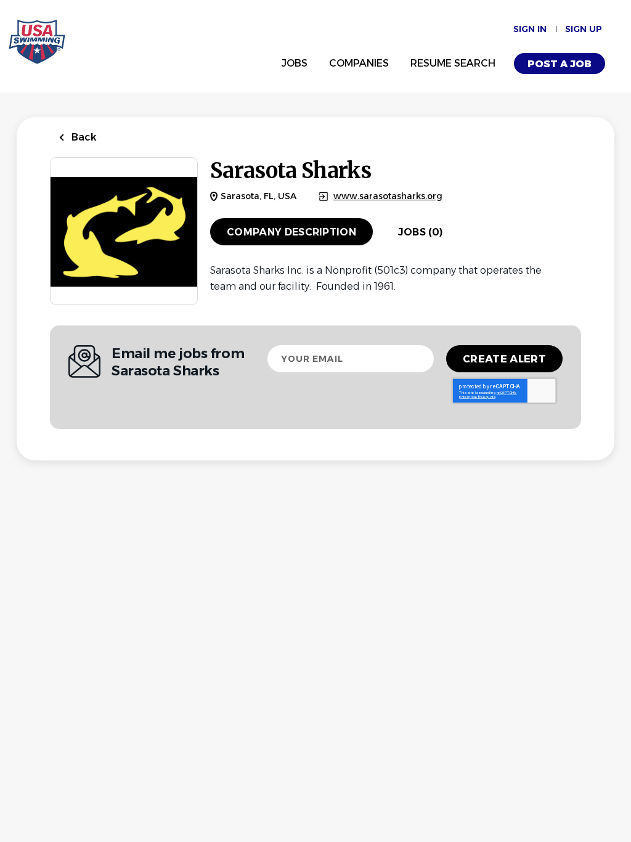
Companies (359, 63)
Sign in (530, 29)
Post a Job (559, 64)
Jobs (294, 63)
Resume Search (452, 63)
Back (83, 137)
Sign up (583, 29)
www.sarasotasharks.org (387, 196)
